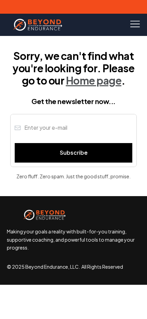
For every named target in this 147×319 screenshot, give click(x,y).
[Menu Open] (118, 24)
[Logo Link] (37, 25)
